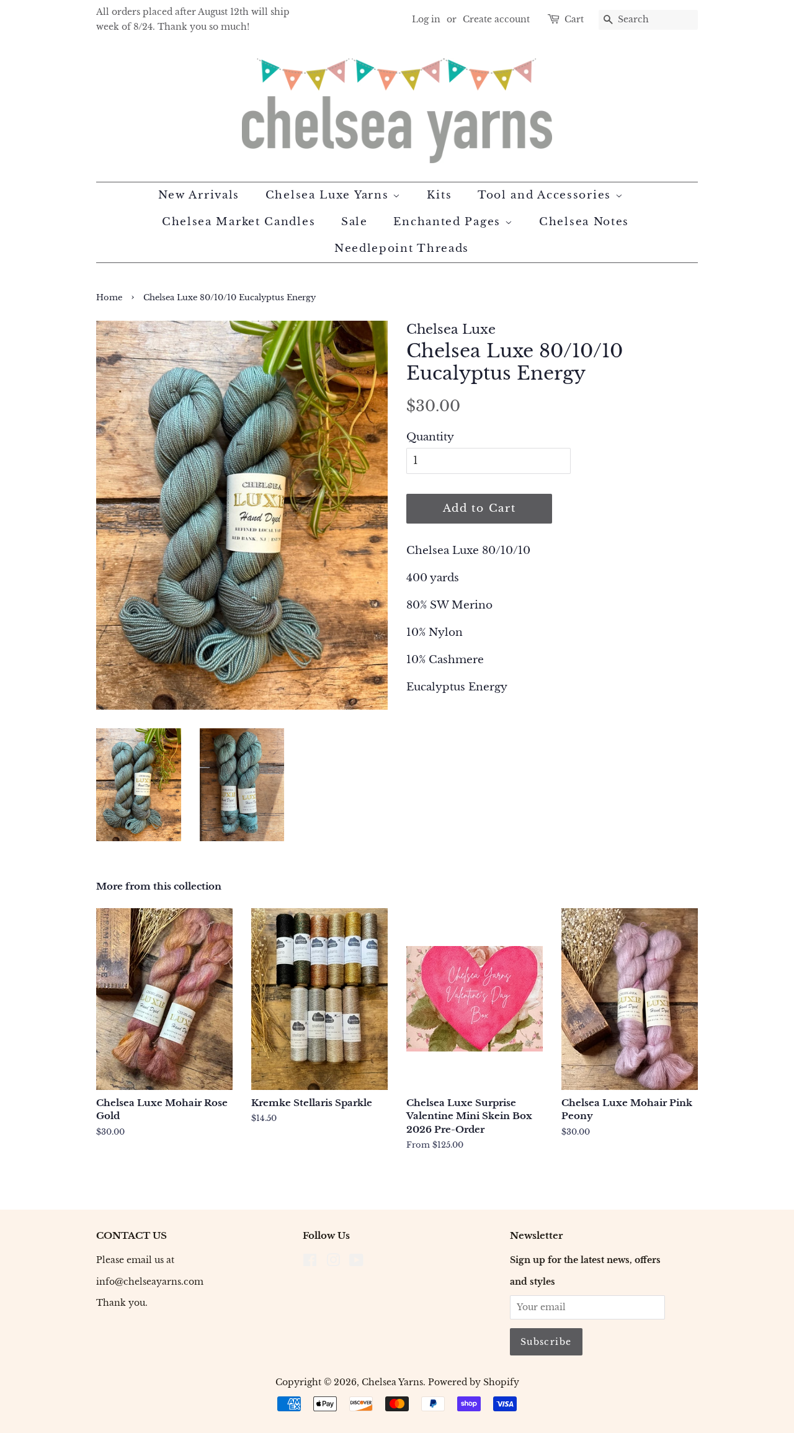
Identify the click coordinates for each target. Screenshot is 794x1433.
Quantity (430, 437)
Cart (574, 19)
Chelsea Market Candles (238, 221)
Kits (439, 195)
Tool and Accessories (546, 195)
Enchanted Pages (448, 221)
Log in (426, 19)
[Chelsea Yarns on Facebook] (310, 1262)
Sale (354, 221)
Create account (496, 19)
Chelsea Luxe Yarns (329, 195)
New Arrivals (198, 195)
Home (109, 297)
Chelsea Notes (584, 221)
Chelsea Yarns (392, 1382)
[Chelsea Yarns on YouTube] (356, 1262)
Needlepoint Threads (401, 248)
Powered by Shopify (473, 1382)
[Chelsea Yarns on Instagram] (333, 1262)
